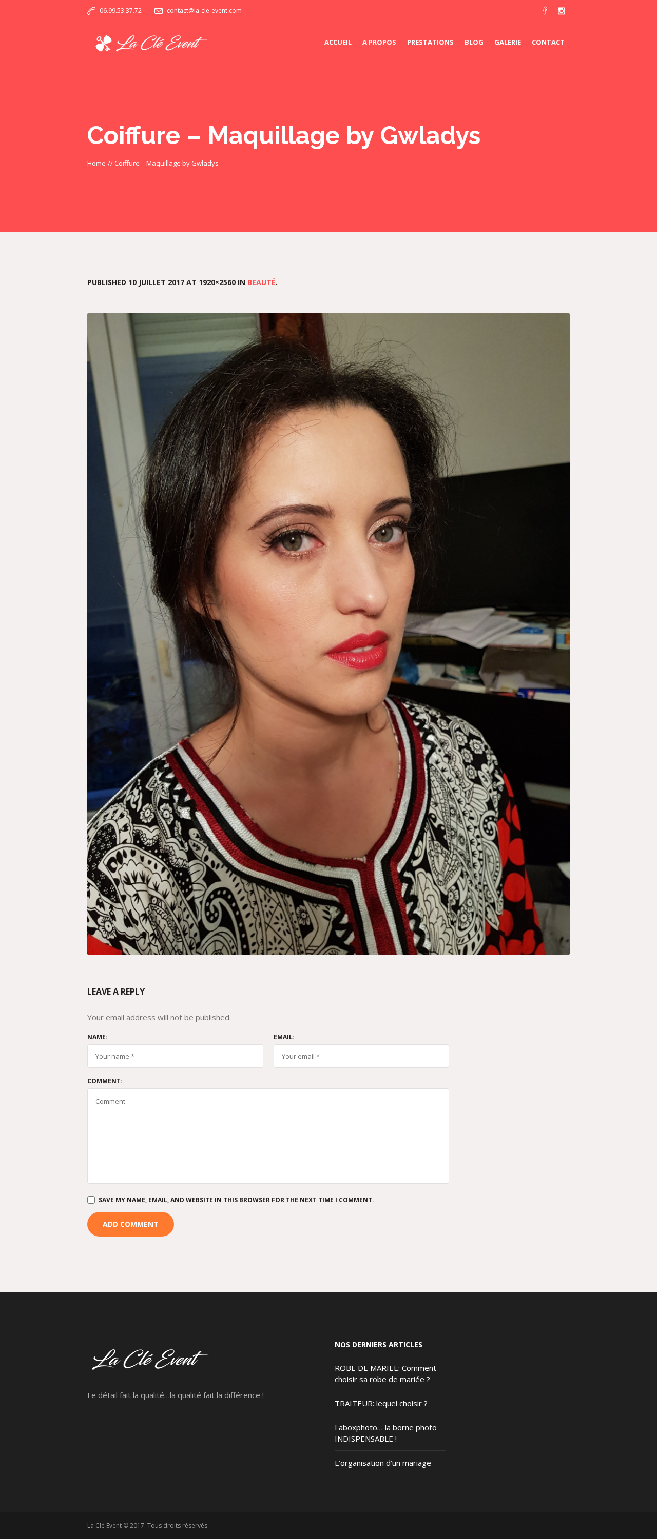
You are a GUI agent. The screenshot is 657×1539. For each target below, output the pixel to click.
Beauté (261, 282)
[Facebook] (544, 11)
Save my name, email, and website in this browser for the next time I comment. (236, 1200)
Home (96, 163)
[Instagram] (561, 11)
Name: (97, 1037)
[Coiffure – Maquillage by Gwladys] (328, 634)
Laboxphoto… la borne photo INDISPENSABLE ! (386, 1433)
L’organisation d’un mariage (383, 1462)
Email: (284, 1037)
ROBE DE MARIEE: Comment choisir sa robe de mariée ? (385, 1373)
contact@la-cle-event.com (204, 10)
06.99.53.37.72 (121, 10)
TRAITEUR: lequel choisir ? (381, 1403)
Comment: (105, 1081)
